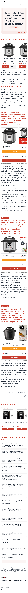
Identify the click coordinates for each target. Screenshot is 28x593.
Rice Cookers (13, 5)
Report (22, 396)
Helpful (11, 392)
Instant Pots (4, 5)
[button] (25, 32)
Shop (5, 66)
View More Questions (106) (14, 561)
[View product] (9, 55)
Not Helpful (20, 392)
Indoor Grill (22, 5)
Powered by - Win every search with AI (13, 581)
